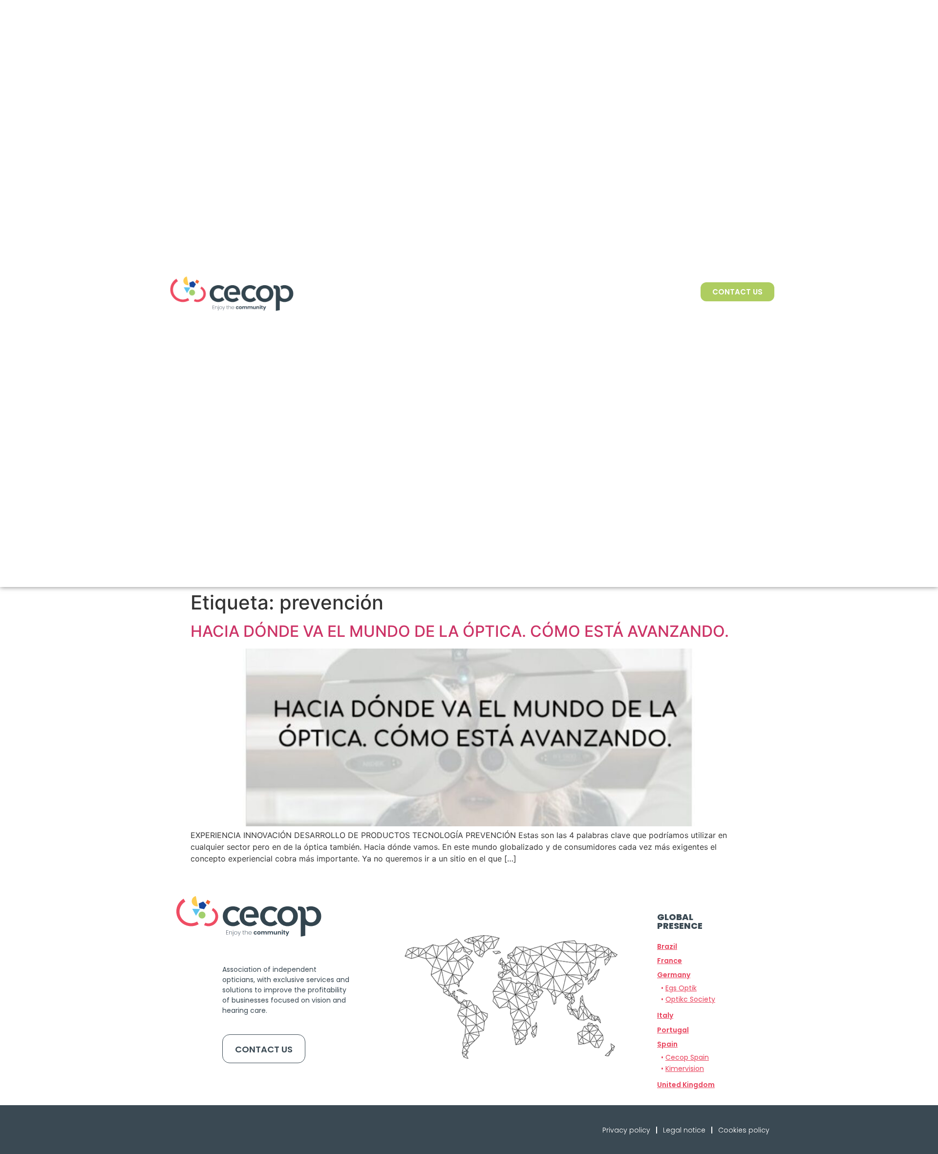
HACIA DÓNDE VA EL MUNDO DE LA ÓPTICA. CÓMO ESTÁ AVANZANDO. (460, 631)
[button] (673, 974)
